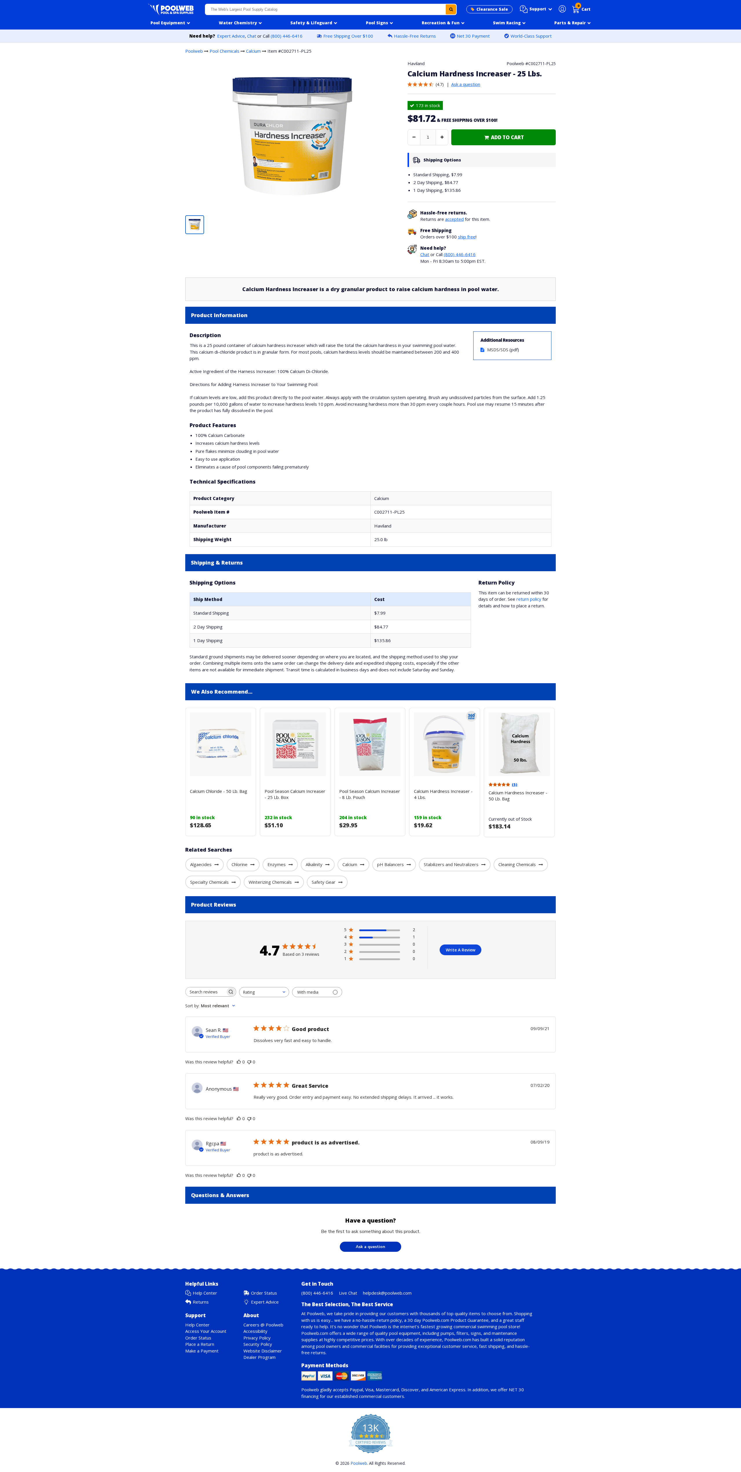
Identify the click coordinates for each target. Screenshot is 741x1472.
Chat (251, 36)
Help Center (205, 1293)
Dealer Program (259, 1357)
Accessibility (255, 1331)
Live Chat (348, 1293)
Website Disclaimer (262, 1351)
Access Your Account (205, 1331)
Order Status (264, 1293)
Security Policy (257, 1344)
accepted (454, 219)
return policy (528, 599)
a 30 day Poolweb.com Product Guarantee (446, 1320)
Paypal (356, 1389)
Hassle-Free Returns (415, 36)
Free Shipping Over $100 (348, 36)
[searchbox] (205, 991)
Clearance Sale (492, 9)
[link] (503, 137)
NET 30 (516, 1389)
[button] (536, 9)
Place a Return (199, 1344)
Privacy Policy (257, 1338)
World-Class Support (531, 36)
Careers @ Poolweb (263, 1325)
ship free (467, 237)
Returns (201, 1302)
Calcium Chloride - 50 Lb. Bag (218, 791)
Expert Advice (231, 36)
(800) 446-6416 (286, 36)
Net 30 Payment (473, 36)
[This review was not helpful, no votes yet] (249, 1062)
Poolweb (194, 51)
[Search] (451, 9)
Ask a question (465, 84)
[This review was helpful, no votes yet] (239, 1062)
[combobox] (331, 9)
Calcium (253, 51)
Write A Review (460, 950)
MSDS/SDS (497, 349)
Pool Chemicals (224, 51)
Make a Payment (202, 1351)
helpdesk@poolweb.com (387, 1293)
